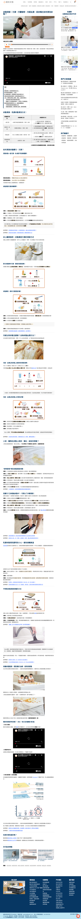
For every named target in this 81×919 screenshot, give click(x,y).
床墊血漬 (44, 865)
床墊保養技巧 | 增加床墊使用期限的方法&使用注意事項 (22, 535)
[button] (28, 27)
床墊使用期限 (70, 140)
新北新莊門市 (59, 886)
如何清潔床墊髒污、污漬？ (10, 92)
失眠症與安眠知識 (47, 896)
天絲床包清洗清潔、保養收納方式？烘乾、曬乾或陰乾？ (22, 436)
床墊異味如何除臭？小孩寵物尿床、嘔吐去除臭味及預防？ (23, 230)
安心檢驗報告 (72, 886)
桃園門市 (58, 887)
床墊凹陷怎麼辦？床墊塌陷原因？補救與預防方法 (20, 232)
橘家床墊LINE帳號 (11, 838)
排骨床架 (74, 138)
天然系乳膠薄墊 (33, 886)
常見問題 (71, 889)
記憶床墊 (63, 138)
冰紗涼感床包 (33, 891)
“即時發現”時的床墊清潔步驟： (13, 99)
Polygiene (35, 777)
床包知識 (45, 900)
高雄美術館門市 (59, 904)
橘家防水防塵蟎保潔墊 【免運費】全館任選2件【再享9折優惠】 (24, 828)
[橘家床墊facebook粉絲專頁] (14, 888)
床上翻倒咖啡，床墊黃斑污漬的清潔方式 (14, 94)
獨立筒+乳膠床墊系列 (35, 884)
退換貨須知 (71, 891)
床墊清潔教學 (33, 865)
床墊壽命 (63, 140)
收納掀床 (32, 902)
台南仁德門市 (59, 900)
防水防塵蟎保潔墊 (34, 896)
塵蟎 (17, 727)
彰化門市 (58, 898)
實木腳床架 (32, 900)
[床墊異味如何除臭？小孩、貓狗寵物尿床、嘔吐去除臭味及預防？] (11, 854)
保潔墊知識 (45, 898)
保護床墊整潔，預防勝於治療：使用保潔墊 (16, 106)
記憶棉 (75, 135)
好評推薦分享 (72, 887)
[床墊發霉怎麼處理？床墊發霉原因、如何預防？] (46, 854)
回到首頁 (71, 895)
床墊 (35, 613)
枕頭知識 (45, 893)
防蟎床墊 (63, 135)
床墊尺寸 (45, 884)
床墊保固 (71, 884)
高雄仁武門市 (59, 906)
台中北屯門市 (59, 893)
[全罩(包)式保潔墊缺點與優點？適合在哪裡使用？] (29, 854)
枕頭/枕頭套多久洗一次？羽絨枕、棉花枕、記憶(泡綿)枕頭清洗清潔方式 (26, 584)
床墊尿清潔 (14, 865)
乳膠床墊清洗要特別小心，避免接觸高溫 (14, 103)
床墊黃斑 (49, 865)
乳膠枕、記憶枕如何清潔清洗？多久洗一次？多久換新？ (22, 582)
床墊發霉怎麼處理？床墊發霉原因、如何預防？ (20, 331)
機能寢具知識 (46, 902)
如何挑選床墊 (46, 882)
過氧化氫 (34, 368)
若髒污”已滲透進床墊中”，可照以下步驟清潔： (17, 101)
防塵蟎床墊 (69, 135)
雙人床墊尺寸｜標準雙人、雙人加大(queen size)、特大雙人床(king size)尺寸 (69, 88)
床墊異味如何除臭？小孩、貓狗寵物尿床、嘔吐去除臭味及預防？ (10, 861)
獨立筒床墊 (43, 510)
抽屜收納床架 (33, 904)
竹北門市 (58, 891)
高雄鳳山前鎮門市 (60, 907)
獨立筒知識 (45, 886)
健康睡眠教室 (46, 895)
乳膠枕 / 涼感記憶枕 (34, 898)
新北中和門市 (59, 884)
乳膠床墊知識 (46, 887)
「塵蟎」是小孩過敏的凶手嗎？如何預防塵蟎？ (20, 624)
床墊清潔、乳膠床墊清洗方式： (11, 90)
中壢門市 (58, 889)
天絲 (76, 140)
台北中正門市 (59, 882)
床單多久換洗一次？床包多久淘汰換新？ (18, 659)
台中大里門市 (59, 896)
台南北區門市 (59, 902)
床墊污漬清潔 (21, 865)
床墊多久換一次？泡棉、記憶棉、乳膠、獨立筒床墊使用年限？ (24, 538)
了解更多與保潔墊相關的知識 (16, 830)
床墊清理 (39, 865)
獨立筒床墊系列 (33, 882)
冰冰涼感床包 (33, 889)
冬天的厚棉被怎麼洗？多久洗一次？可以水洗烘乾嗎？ (21, 662)
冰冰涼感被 (32, 893)
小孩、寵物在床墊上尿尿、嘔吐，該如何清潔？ (15, 97)
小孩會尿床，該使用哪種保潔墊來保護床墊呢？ (20, 489)
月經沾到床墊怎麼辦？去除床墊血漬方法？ (14, 96)
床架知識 (45, 904)
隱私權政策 (71, 893)
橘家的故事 (71, 882)
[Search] (70, 2)
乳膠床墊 (5, 545)
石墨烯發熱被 (33, 895)
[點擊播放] (6, 44)
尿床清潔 (9, 865)
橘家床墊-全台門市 (11, 840)
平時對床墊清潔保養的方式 (12, 104)
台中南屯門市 (59, 895)
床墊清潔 (27, 865)
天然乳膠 (63, 142)
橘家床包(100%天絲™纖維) (36, 887)
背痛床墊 (69, 138)
